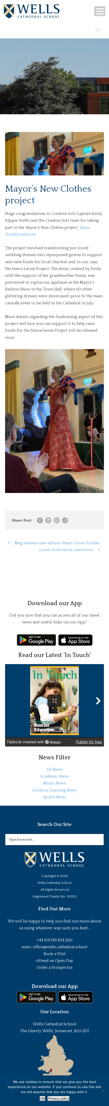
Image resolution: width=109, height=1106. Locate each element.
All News (54, 769)
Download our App (54, 986)
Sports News (54, 797)
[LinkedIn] (105, 29)
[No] (102, 1090)
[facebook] (83, 29)
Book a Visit (55, 954)
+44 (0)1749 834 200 (54, 940)
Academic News (54, 776)
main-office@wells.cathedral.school (54, 947)
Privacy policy (58, 1098)
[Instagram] (97, 29)
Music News (54, 783)
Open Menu (99, 11)
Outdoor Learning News (54, 790)
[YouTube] (90, 29)
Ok (42, 1098)
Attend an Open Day (54, 960)
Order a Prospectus (54, 967)
